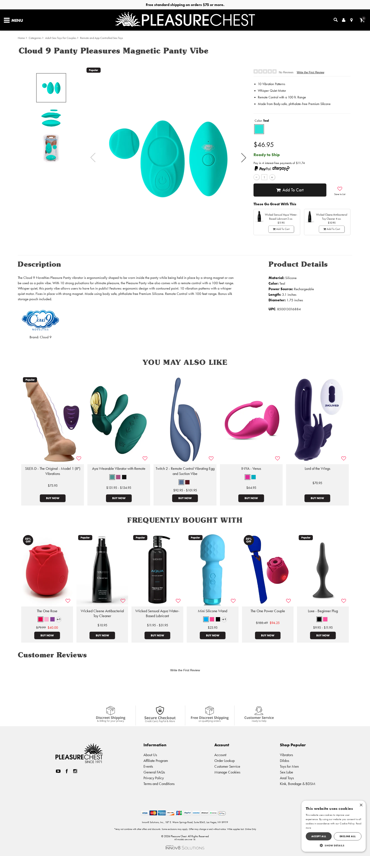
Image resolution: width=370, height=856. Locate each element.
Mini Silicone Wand (212, 611)
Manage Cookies (227, 772)
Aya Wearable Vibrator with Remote (118, 468)
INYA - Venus (251, 468)
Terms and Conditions (159, 783)
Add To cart (293, 189)
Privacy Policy (153, 778)
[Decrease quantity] (256, 177)
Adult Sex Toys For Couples (60, 38)
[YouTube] (58, 771)
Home (21, 38)
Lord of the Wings (317, 468)
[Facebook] (66, 771)
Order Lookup (224, 760)
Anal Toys (287, 778)
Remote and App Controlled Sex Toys (101, 38)
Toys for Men (289, 766)
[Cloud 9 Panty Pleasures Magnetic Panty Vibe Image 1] (168, 157)
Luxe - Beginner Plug (323, 611)
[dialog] (333, 826)
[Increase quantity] (272, 177)
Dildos (284, 760)
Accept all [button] (318, 836)
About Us (150, 755)
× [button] (361, 805)
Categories (35, 38)
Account (220, 755)
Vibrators (286, 755)
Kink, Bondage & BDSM (297, 783)
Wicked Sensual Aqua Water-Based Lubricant (157, 613)
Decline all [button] (348, 836)
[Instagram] (75, 771)
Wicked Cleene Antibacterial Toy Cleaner (102, 613)
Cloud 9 (46, 337)
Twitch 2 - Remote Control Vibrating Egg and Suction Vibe (185, 471)
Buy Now (52, 498)
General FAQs (154, 772)
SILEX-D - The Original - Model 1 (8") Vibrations (52, 471)
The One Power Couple (268, 611)
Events (148, 766)
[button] (243, 157)
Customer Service (227, 766)
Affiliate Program (155, 760)
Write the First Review (310, 72)
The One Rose (47, 611)
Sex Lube (286, 772)
